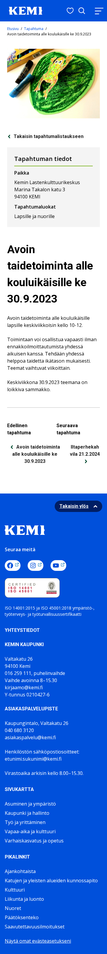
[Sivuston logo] (26, 10)
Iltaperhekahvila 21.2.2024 (85, 450)
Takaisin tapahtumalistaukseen (49, 136)
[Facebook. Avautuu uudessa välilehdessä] (13, 565)
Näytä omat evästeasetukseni (38, 941)
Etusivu (13, 28)
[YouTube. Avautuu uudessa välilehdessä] (58, 565)
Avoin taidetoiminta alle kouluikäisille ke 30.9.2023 (36, 454)
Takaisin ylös (74, 506)
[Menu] (99, 11)
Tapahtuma (33, 28)
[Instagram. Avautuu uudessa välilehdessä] (35, 565)
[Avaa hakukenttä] (81, 10)
